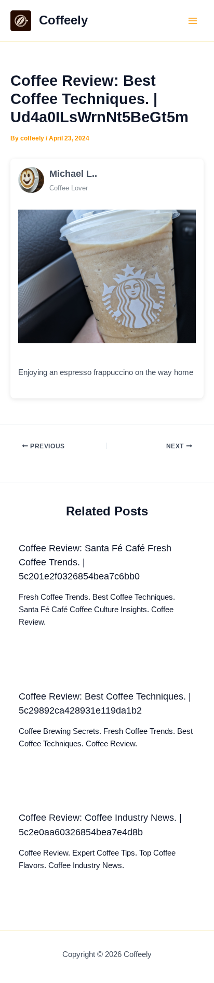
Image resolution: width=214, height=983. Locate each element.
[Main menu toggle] (193, 21)
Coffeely (63, 20)
